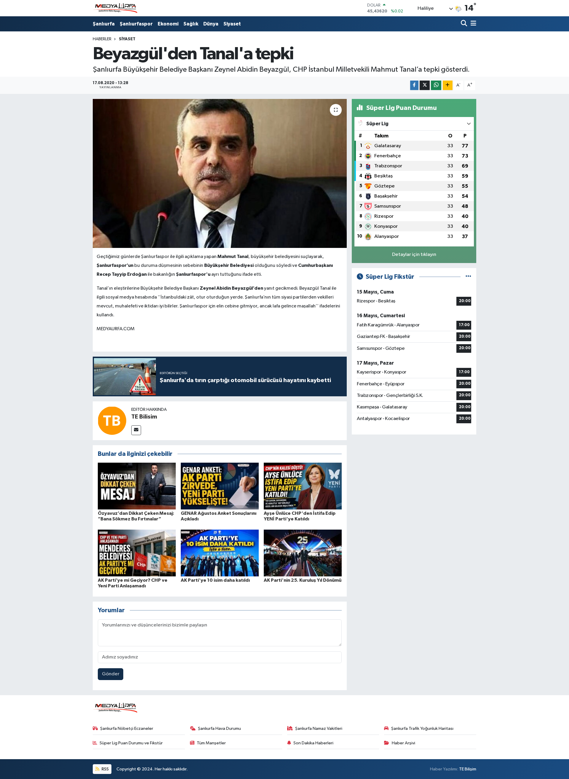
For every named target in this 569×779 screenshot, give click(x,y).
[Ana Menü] (472, 23)
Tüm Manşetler (211, 743)
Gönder (110, 674)
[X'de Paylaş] (425, 85)
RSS (105, 769)
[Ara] (464, 23)
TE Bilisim (144, 417)
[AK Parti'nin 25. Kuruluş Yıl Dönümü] (303, 552)
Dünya (210, 23)
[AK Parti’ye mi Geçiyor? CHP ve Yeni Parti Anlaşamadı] (137, 552)
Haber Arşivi (403, 743)
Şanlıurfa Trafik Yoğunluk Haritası (422, 728)
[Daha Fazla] (448, 85)
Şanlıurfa (104, 23)
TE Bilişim (467, 769)
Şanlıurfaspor (136, 23)
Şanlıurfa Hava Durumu (219, 728)
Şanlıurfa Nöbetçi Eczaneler (126, 728)
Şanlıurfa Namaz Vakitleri (318, 728)
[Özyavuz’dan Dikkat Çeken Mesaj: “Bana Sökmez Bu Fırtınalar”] (137, 485)
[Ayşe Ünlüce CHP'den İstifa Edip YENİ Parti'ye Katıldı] (303, 485)
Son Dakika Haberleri (313, 743)
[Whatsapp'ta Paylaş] (436, 85)
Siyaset (232, 23)
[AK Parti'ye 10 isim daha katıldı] (220, 552)
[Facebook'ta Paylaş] (414, 85)
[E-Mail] (136, 430)
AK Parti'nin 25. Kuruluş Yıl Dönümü (302, 580)
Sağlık (190, 23)
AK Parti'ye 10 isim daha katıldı (215, 580)
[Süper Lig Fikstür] (468, 276)
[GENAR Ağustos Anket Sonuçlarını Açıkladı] (220, 485)
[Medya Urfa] (115, 8)
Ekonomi (168, 23)
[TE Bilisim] (112, 420)
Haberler (102, 39)
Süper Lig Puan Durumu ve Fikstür (131, 743)
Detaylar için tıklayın (414, 254)
